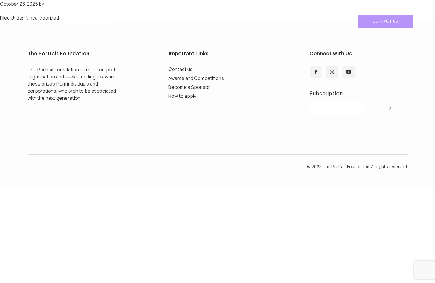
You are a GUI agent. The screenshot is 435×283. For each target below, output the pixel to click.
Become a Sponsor (189, 87)
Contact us (385, 22)
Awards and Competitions (196, 78)
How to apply (182, 96)
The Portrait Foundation (67, 21)
